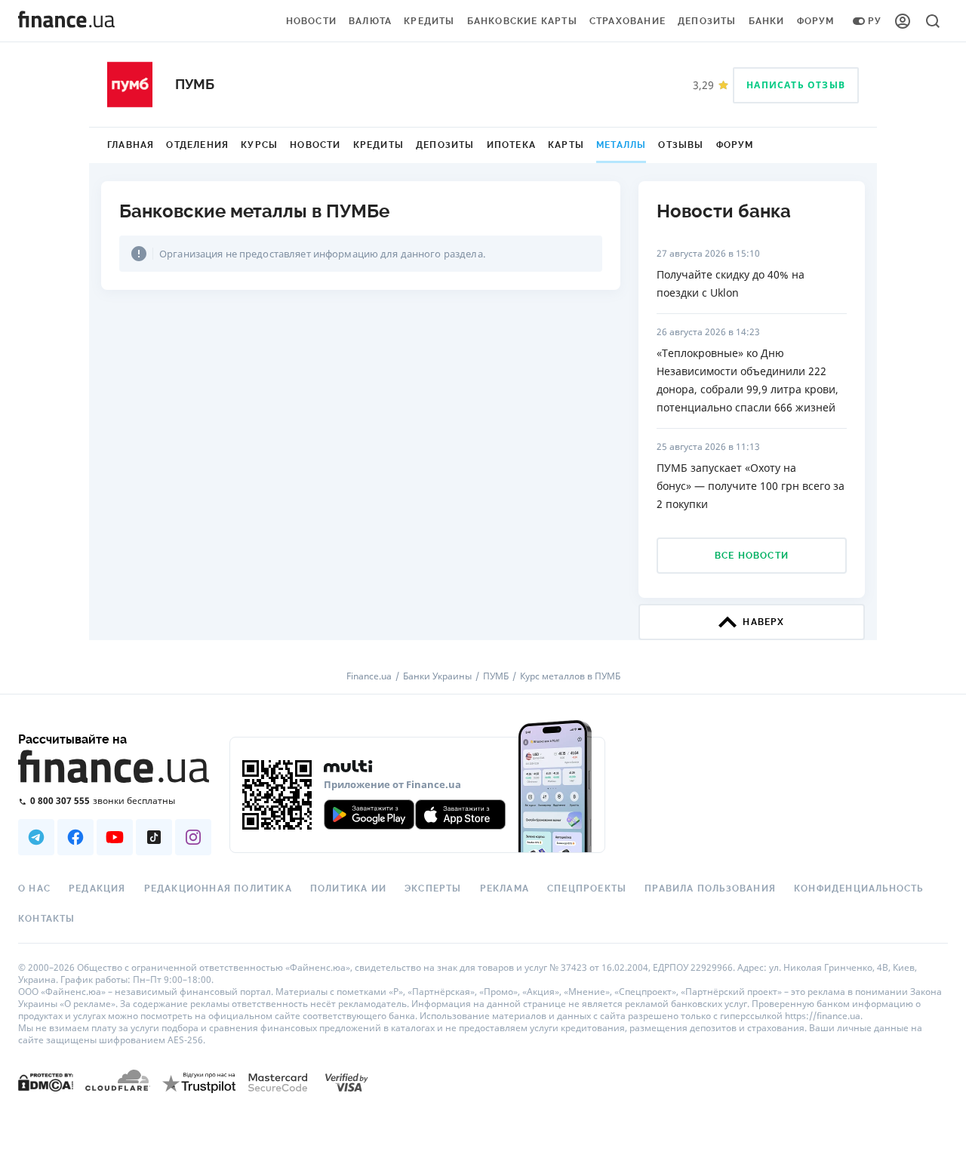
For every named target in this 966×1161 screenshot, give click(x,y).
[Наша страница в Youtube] (115, 837)
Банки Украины (437, 676)
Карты (566, 145)
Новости (311, 21)
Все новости (752, 555)
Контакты (46, 918)
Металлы (621, 145)
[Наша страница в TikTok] (154, 837)
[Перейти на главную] (66, 21)
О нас (34, 888)
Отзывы (680, 145)
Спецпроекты (586, 888)
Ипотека (511, 145)
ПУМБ (496, 676)
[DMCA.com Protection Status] (45, 1081)
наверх (763, 622)
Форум (816, 21)
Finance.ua (369, 676)
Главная (130, 145)
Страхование (627, 21)
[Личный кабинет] (903, 21)
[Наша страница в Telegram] (36, 837)
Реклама (504, 888)
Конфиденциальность (859, 888)
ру (874, 21)
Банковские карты (522, 21)
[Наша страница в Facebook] (75, 837)
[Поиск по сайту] (933, 21)
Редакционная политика (218, 888)
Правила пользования (710, 888)
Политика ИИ (348, 888)
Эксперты (433, 888)
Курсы (259, 145)
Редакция (97, 888)
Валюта (370, 21)
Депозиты (707, 21)
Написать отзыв (795, 85)
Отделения (197, 145)
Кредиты (429, 21)
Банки (767, 21)
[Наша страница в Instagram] (193, 837)
